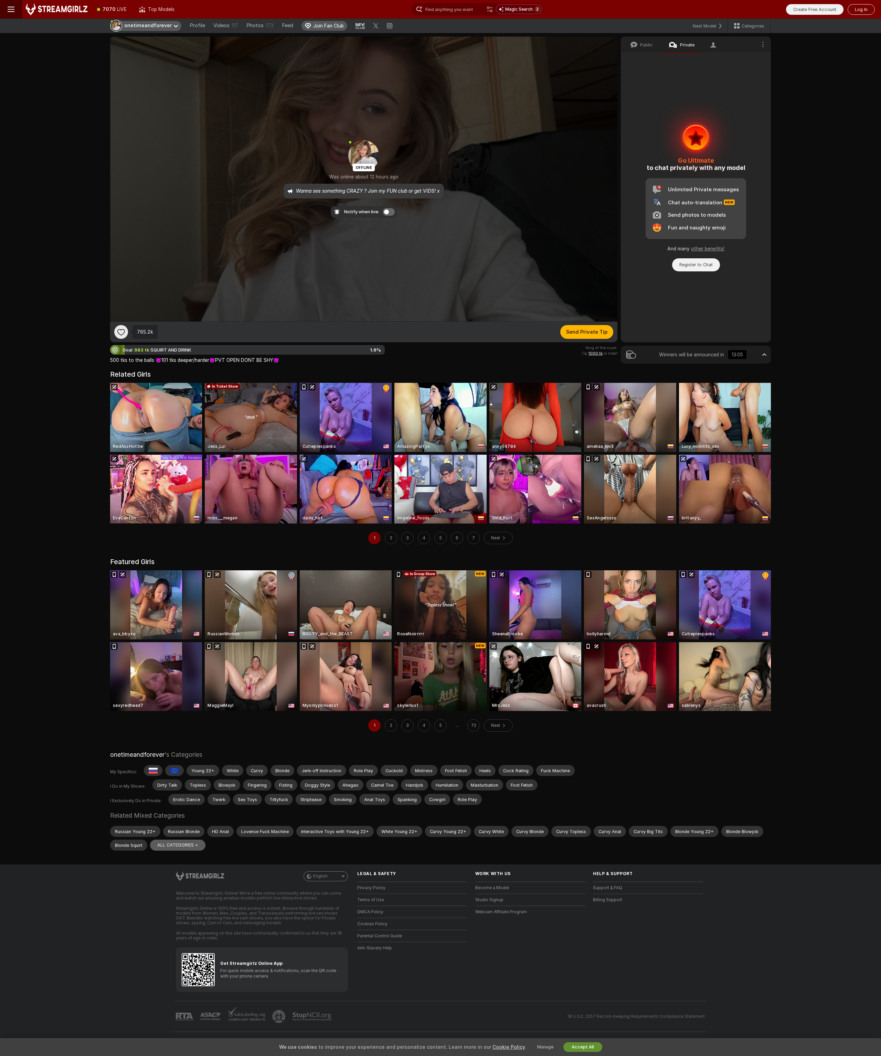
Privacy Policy (371, 887)
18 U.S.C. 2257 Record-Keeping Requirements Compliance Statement (636, 1016)
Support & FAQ (607, 887)
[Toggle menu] (11, 9)
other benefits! (707, 248)
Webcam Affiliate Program (501, 911)
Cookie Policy (508, 1047)
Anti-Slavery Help (374, 948)
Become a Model (492, 887)
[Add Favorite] (121, 332)
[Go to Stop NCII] (312, 1016)
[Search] (490, 9)
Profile (197, 25)
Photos (260, 25)
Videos (225, 25)
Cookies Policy (372, 924)
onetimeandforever (137, 754)
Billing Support (607, 899)
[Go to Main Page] (56, 9)
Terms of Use (370, 899)
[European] (174, 770)
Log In (861, 9)
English (320, 876)
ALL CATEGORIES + (177, 845)
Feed (287, 25)
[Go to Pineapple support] (279, 1016)
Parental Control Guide (379, 936)
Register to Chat (696, 264)
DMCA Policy (370, 911)
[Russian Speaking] (153, 770)
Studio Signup (489, 899)
